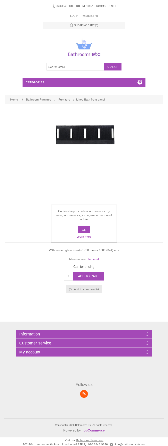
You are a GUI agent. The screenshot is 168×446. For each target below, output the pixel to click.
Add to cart (88, 276)
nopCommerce (93, 430)
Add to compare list (86, 289)
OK (84, 229)
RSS (84, 394)
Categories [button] (35, 82)
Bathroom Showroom (89, 440)
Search (112, 66)
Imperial (93, 259)
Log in (74, 16)
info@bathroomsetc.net (99, 6)
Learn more (84, 236)
